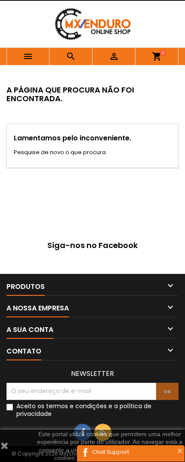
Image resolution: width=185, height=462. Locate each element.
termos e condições (76, 406)
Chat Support (110, 452)
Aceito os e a (83, 410)
